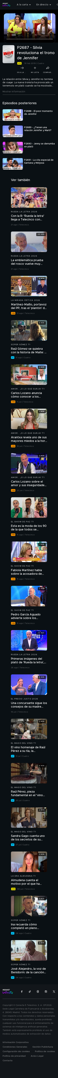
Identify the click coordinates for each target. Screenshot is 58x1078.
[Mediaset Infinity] (6, 4)
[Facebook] (21, 991)
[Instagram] (45, 991)
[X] (54, 991)
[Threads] (37, 991)
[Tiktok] (29, 991)
